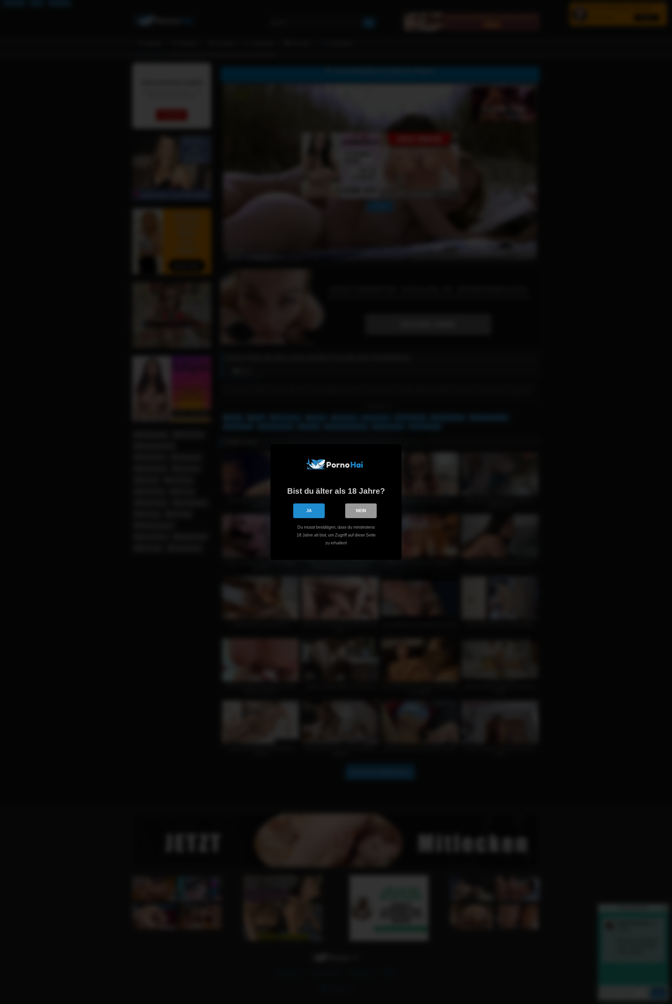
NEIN (361, 510)
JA (309, 510)
